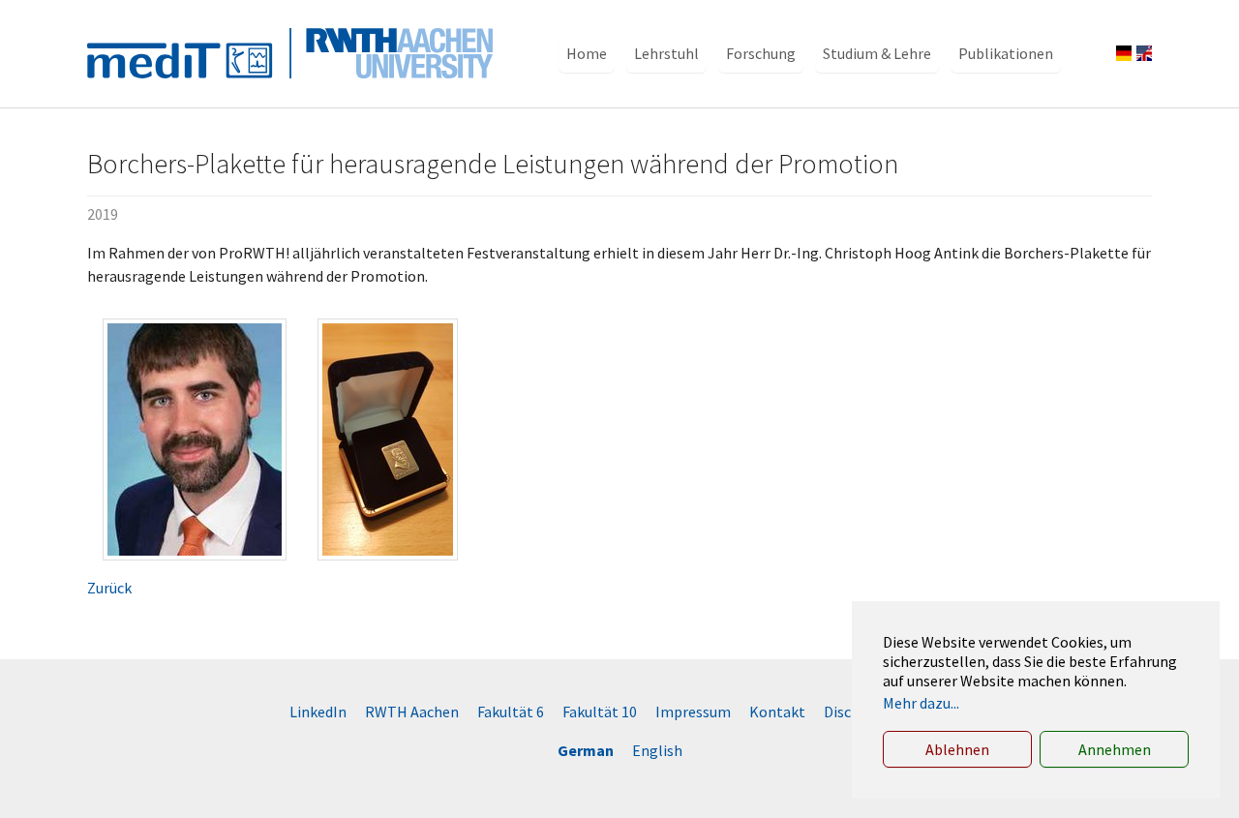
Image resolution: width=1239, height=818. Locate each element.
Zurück (109, 587)
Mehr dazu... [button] (921, 702)
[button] (587, 53)
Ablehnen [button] (957, 749)
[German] (1124, 53)
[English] (1144, 53)
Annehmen (1114, 749)
